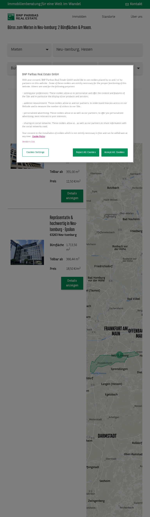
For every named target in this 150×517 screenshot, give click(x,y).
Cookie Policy (38, 136)
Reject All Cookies (86, 152)
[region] (75, 114)
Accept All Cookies (114, 152)
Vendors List (28, 142)
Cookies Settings (35, 152)
